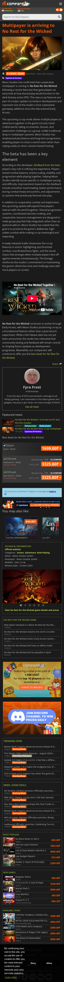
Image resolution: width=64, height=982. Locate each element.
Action (20, 552)
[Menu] (60, 4)
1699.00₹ (51, 448)
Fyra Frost (30, 73)
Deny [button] (33, 963)
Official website (13, 549)
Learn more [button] (11, 977)
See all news (32, 406)
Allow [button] (49, 963)
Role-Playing (43, 552)
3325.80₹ (51, 464)
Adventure (30, 552)
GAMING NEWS (15, 73)
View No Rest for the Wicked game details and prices (32, 610)
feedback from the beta (47, 165)
